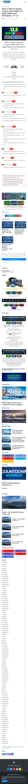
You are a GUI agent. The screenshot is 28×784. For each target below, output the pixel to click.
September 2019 (14, 727)
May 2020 (14, 711)
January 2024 (14, 624)
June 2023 (14, 638)
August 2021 (14, 681)
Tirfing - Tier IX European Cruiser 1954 (18, 527)
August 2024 (14, 610)
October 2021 (14, 677)
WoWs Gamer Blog (6, 746)
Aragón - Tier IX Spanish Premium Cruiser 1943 (13, 513)
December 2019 (14, 721)
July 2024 (14, 612)
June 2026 (14, 566)
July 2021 (14, 683)
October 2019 (14, 725)
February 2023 (14, 646)
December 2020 (14, 697)
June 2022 (14, 662)
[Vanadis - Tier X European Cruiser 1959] (6, 520)
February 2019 (14, 741)
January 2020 (14, 719)
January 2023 (14, 648)
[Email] (20, 216)
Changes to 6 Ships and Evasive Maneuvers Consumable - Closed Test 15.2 (7, 247)
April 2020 (14, 713)
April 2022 (14, 666)
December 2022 (14, 650)
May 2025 (14, 592)
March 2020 (14, 715)
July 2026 (14, 564)
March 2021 (14, 691)
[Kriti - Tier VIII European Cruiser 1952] (6, 535)
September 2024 (14, 608)
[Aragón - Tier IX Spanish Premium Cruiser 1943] (14, 502)
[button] (1, 2)
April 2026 (14, 570)
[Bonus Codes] (14, 416)
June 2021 (14, 685)
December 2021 (14, 673)
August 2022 (14, 658)
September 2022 (14, 656)
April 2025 (14, 594)
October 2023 (14, 630)
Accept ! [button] (4, 781)
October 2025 (14, 582)
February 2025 (14, 598)
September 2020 (14, 703)
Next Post (23, 262)
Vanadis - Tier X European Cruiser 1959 (18, 519)
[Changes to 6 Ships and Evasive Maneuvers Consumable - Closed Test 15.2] (7, 239)
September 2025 (14, 584)
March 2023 (14, 644)
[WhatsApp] (12, 216)
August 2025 (14, 586)
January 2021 (14, 695)
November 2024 (14, 604)
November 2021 (14, 675)
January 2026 (14, 576)
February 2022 (14, 670)
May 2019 (14, 735)
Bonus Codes (6, 426)
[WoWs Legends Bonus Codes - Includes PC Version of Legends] (14, 392)
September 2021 (14, 679)
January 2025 (14, 600)
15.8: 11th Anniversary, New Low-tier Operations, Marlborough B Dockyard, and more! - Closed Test (19, 439)
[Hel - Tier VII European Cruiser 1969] (6, 542)
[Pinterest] (17, 216)
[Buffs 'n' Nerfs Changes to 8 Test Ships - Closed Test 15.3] (7, 224)
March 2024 (14, 620)
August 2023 (14, 634)
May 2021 (14, 687)
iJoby (17, 746)
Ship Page (15, 92)
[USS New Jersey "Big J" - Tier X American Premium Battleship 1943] (6, 447)
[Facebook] (6, 216)
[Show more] (23, 216)
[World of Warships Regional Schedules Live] (14, 473)
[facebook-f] (8, 769)
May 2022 (14, 664)
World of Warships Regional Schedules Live (11, 484)
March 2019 (14, 739)
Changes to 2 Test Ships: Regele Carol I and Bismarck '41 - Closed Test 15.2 (20, 232)
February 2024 (14, 622)
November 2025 (14, 580)
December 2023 (14, 626)
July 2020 (14, 707)
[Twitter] (9, 216)
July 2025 (14, 588)
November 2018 (14, 743)
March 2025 (14, 596)
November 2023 (14, 628)
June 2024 (14, 614)
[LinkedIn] (14, 216)
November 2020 (14, 699)
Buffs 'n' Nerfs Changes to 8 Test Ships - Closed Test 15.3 (6, 232)
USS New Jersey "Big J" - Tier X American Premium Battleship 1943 (18, 447)
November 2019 (14, 723)
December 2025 (14, 578)
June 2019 (14, 733)
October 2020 (14, 701)
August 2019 (14, 729)
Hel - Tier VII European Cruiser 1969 (17, 542)
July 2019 (14, 731)
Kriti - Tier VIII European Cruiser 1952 (18, 534)
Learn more (4, 778)
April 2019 (14, 737)
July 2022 (14, 660)
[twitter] (11, 769)
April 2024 (14, 618)
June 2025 (14, 590)
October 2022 (14, 654)
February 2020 (14, 717)
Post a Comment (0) (14, 259)
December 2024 (14, 602)
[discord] (17, 769)
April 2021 (14, 689)
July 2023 (14, 636)
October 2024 (14, 606)
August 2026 (14, 562)
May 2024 (14, 616)
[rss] (20, 769)
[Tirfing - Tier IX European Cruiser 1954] (6, 527)
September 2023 (14, 632)
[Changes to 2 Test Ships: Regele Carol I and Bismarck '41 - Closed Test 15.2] (20, 224)
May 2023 (14, 640)
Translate (11, 272)
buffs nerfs (7, 6)
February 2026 (14, 574)
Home (3, 6)
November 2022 (14, 652)
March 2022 (14, 667)
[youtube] (14, 769)
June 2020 (14, 709)
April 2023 (14, 642)
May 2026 (14, 568)
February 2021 (14, 693)
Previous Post (5, 262)
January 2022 (14, 671)
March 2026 (14, 572)
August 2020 (14, 705)
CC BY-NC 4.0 (7, 748)
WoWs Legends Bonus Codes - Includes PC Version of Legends (12, 404)
